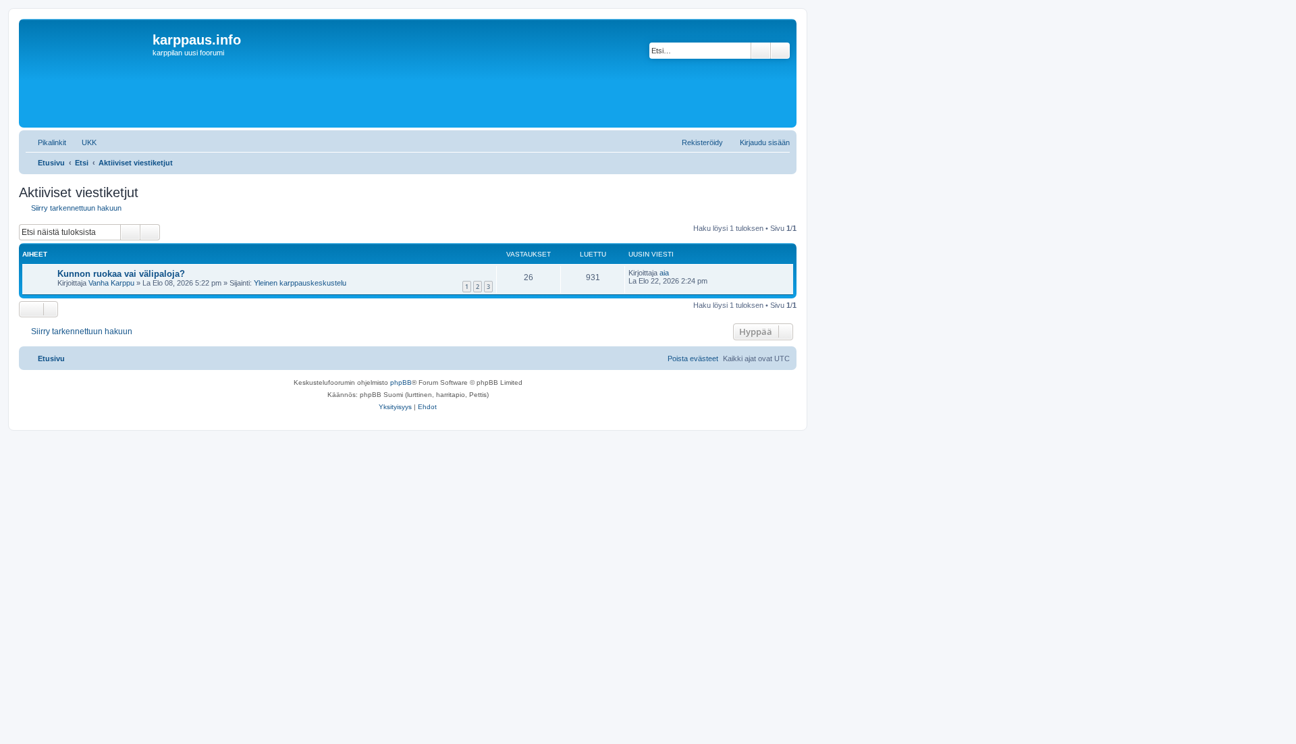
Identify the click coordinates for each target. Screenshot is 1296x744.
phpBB (401, 382)
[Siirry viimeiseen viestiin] (675, 273)
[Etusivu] (87, 73)
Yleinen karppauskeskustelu (300, 283)
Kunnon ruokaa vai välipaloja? (121, 274)
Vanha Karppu (111, 283)
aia (664, 273)
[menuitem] (83, 142)
